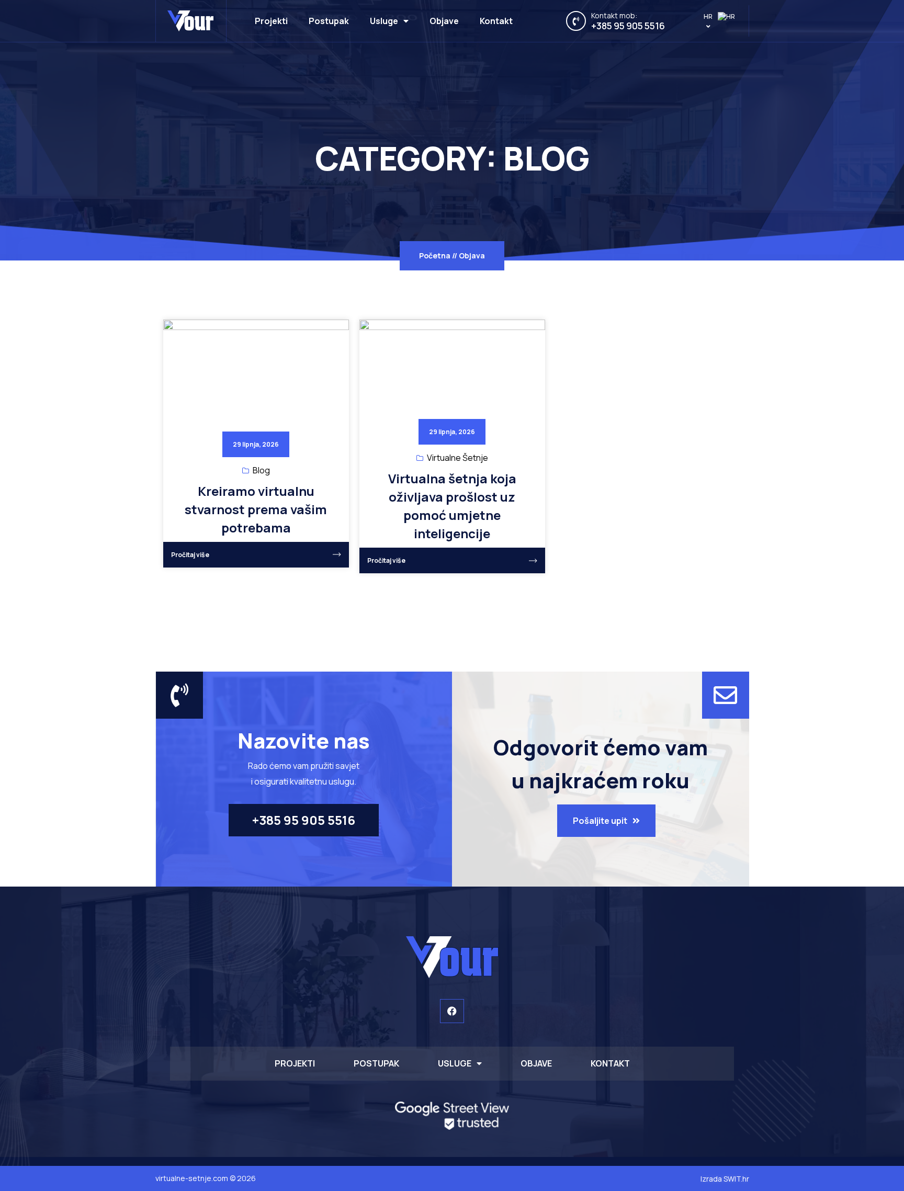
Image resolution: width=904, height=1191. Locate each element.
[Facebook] (452, 1011)
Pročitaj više (190, 554)
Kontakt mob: (614, 15)
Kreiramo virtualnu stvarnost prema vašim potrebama (256, 509)
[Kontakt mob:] (576, 21)
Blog (261, 470)
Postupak (329, 21)
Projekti (271, 21)
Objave (444, 21)
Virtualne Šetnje (457, 457)
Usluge (384, 21)
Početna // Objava (452, 255)
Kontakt (496, 21)
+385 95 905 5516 (628, 26)
